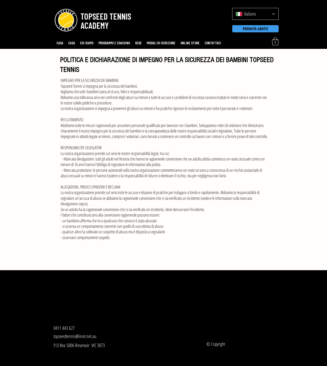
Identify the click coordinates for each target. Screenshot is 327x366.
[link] (275, 41)
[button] (104, 16)
